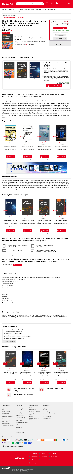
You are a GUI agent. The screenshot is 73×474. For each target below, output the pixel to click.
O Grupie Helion (32, 409)
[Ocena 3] (21, 41)
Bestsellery (44, 9)
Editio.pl (54, 453)
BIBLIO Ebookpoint (47, 416)
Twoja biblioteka (5, 413)
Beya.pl (44, 459)
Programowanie (6, 302)
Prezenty (4, 418)
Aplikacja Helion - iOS (6, 423)
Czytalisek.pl (54, 459)
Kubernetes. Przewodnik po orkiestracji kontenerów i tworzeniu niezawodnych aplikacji (10, 148)
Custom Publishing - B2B (48, 418)
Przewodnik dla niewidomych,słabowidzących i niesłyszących (22, 411)
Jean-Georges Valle (61, 377)
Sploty (34, 462)
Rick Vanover (47, 152)
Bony (16, 12)
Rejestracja (4, 409)
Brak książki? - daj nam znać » (24, 394)
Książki (10, 9)
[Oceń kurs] (7, 264)
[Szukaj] (42, 3)
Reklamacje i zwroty (20, 432)
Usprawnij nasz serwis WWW (22, 422)
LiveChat (17, 429)
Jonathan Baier (57, 226)
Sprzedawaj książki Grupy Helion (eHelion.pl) (48, 411)
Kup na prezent (60, 35)
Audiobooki (27, 9)
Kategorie (4, 9)
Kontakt (17, 430)
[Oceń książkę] (22, 41)
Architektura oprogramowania (17, 302)
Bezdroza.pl (44, 456)
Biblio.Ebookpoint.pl (44, 462)
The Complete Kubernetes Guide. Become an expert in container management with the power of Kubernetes (61, 222)
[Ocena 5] (24, 41)
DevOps (4, 298)
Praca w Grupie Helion (47, 420)
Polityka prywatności (20, 415)
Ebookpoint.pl (54, 456)
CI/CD (8, 298)
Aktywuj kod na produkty (7, 416)
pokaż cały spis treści (10, 341)
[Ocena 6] (25, 41)
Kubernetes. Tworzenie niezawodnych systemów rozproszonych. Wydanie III (27, 148)
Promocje (33, 9)
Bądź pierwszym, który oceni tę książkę (36, 41)
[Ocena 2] (19, 41)
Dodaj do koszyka (60, 28)
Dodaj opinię (17, 264)
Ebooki (14, 9)
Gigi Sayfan (19, 36)
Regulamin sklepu (19, 413)
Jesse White (67, 226)
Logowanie (4, 408)
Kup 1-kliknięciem (60, 38)
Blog (17, 424)
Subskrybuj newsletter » (54, 388)
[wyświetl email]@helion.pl (28, 469)
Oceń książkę (32, 413)
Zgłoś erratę (5, 294)
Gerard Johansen (10, 377)
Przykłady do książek (33, 416)
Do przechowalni (60, 44)
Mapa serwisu (19, 427)
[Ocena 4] (22, 41)
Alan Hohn (11, 152)
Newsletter (18, 425)
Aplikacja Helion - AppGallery (8, 425)
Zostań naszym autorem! (34, 411)
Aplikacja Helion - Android (7, 421)
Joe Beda (28, 152)
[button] (69, 132)
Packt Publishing (24, 37)
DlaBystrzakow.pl (34, 456)
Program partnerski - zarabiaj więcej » (24, 390)
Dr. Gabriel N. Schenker (61, 152)
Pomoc (20, 255)
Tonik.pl (69, 468)
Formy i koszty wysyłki (20, 418)
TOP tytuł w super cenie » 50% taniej (12, 17)
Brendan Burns (23, 152)
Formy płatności (19, 420)
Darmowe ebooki (52, 9)
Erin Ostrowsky (28, 377)
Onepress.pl (34, 453)
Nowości (38, 9)
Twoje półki (4, 414)
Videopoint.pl (34, 459)
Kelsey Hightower (34, 152)
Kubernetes (10, 300)
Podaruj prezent (24, 12)
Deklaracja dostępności (20, 417)
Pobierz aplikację (8, 12)
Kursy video (20, 9)
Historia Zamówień (6, 411)
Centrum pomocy (19, 408)
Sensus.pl (44, 453)
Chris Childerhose (40, 152)
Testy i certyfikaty (6, 420)
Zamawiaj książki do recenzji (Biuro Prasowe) (49, 414)
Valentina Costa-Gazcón (44, 377)
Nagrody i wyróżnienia (33, 418)
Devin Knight (22, 377)
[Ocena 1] (18, 41)
